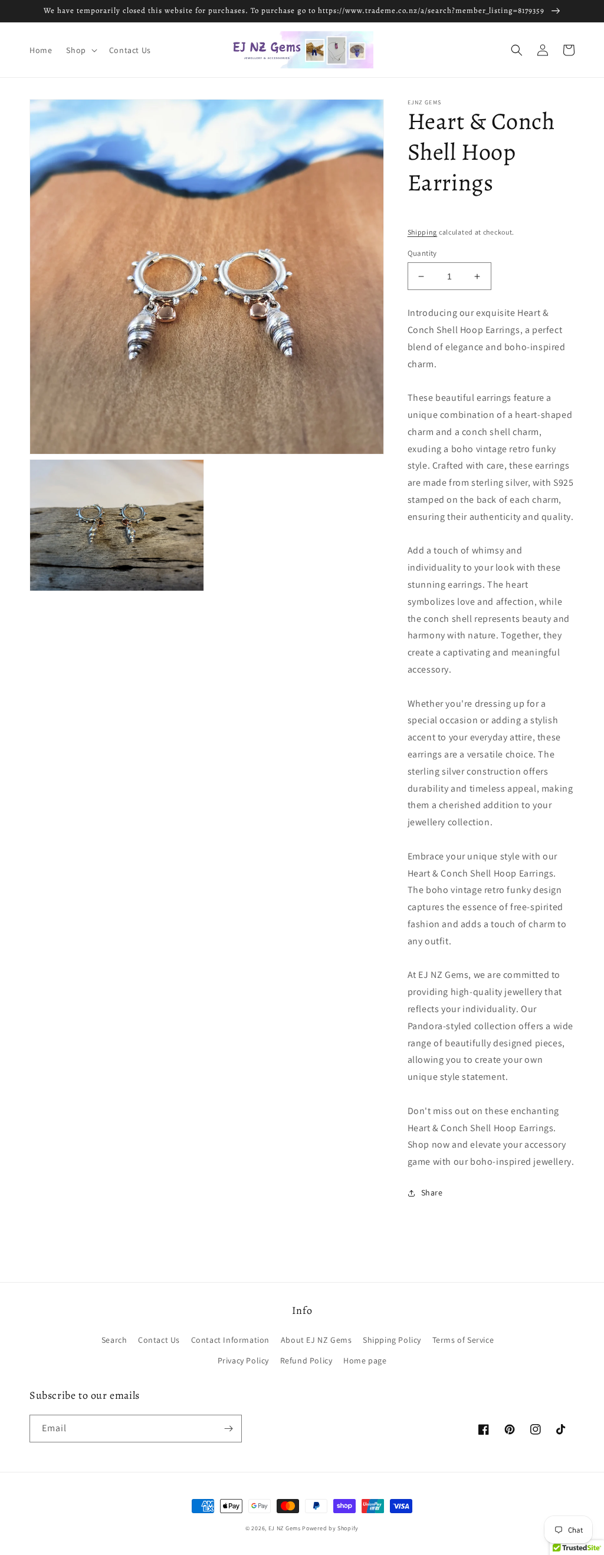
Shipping (423, 232)
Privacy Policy (243, 1360)
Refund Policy (306, 1360)
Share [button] (432, 1192)
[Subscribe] (228, 1428)
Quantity (422, 253)
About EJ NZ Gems (316, 1340)
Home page (364, 1360)
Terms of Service (463, 1340)
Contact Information (230, 1340)
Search (114, 1340)
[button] (80, 50)
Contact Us (159, 1340)
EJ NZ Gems (284, 1528)
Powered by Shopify (330, 1528)
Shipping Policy (392, 1340)
